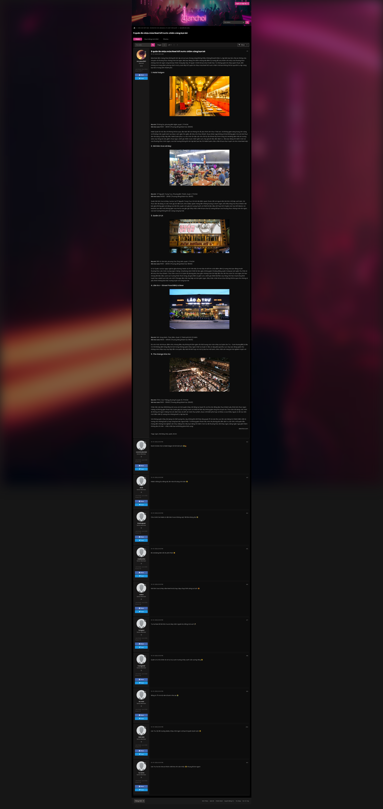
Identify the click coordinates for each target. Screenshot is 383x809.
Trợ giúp (238, 801)
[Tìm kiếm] (247, 22)
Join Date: (138, 69)
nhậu (166, 434)
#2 (247, 442)
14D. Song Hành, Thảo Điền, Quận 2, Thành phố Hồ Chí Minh (177, 337)
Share (142, 75)
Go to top (246, 801)
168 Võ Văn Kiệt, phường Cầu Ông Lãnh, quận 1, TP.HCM (175, 261)
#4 (247, 513)
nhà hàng (162, 434)
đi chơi (175, 434)
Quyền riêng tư (229, 801)
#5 (247, 549)
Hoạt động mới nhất (151, 39)
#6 (247, 584)
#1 (247, 51)
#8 (247, 656)
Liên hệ (212, 801)
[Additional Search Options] (243, 22)
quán (170, 434)
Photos (165, 39)
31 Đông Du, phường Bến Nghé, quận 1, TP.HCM (172, 124)
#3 (247, 477)
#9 (247, 691)
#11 (247, 762)
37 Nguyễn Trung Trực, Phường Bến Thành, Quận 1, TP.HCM (177, 194)
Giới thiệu (205, 801)
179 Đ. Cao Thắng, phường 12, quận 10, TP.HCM (172, 400)
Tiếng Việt (138, 801)
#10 (247, 727)
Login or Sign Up (241, 3)
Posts (138, 39)
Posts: (137, 71)
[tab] (137, 39)
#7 (247, 620)
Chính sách (219, 801)
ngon (156, 434)
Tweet (142, 78)
